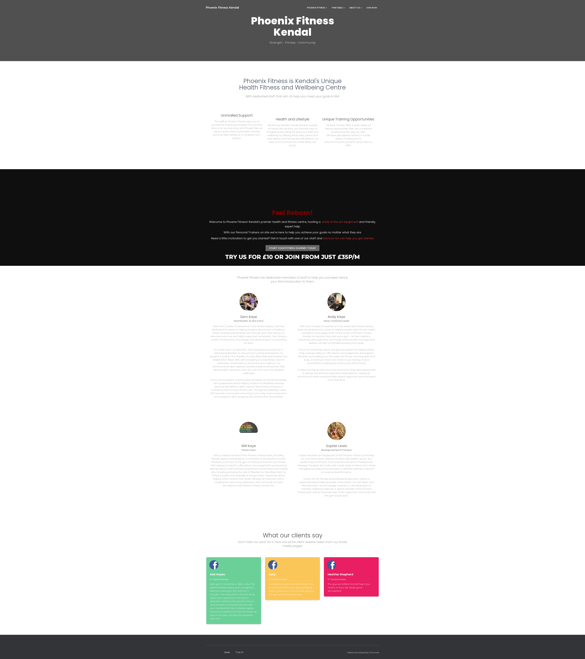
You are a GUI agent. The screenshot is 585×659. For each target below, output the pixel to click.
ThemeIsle (374, 652)
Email (227, 652)
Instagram (219, 652)
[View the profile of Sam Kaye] (244, 404)
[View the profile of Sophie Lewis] (335, 503)
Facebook (208, 652)
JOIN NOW (371, 8)
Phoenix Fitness (316, 8)
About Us (354, 8)
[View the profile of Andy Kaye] (332, 387)
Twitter (213, 652)
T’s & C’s (239, 652)
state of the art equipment (340, 222)
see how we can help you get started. (348, 238)
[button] (326, 8)
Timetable (337, 8)
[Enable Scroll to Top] (579, 653)
